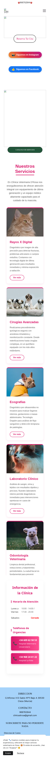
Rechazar (20, 753)
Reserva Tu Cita (25, 38)
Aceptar (8, 753)
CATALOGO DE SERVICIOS (25, 150)
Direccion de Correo (12, 733)
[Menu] (44, 11)
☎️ (19, 3)
